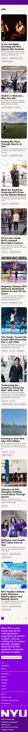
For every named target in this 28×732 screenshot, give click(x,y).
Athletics (4, 58)
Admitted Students (7, 107)
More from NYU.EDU (8, 719)
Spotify (4, 689)
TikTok (3, 686)
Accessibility (6, 703)
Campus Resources (15, 252)
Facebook (4, 680)
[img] (14, 27)
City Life (12, 351)
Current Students (7, 61)
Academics (5, 666)
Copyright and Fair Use (9, 700)
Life (2, 663)
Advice (3, 669)
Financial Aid (6, 724)
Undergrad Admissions (9, 722)
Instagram (5, 674)
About (3, 694)
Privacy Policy (6, 697)
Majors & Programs (20, 404)
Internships (20, 351)
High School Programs (9, 727)
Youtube (4, 683)
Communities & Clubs (16, 58)
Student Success (7, 729)
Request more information (10, 657)
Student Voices (14, 203)
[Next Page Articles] (25, 618)
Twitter (4, 677)
